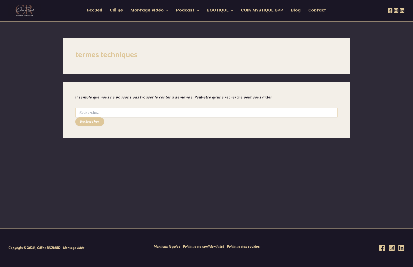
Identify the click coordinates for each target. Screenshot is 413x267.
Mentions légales (167, 247)
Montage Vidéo (147, 10)
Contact (317, 10)
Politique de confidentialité (203, 247)
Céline (116, 10)
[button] (166, 10)
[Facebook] (390, 10)
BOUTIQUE (217, 10)
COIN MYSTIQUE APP (262, 10)
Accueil (94, 10)
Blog (296, 10)
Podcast (185, 10)
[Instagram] (396, 10)
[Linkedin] (402, 10)
